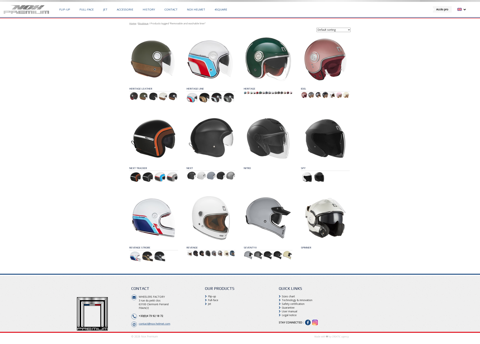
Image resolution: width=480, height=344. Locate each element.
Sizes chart (288, 296)
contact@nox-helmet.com (154, 323)
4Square (220, 9)
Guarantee (288, 307)
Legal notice (289, 315)
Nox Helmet (196, 9)
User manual (289, 311)
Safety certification (293, 304)
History (149, 9)
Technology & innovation (297, 300)
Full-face (87, 9)
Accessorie (125, 9)
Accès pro (442, 9)
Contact (171, 9)
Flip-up (64, 9)
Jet (105, 9)
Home (132, 23)
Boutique (143, 23)
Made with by (331, 336)
